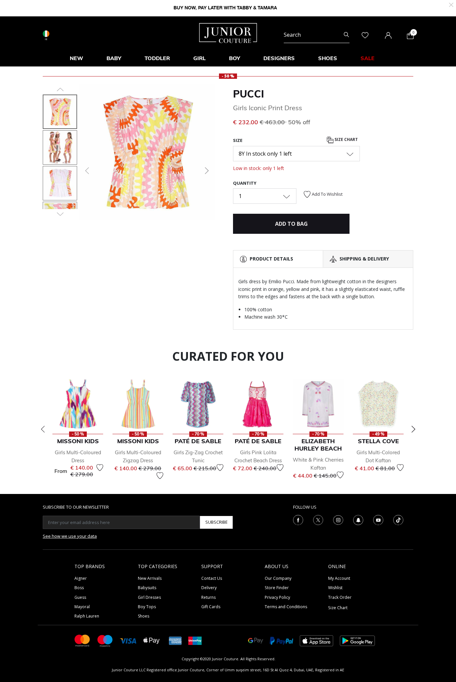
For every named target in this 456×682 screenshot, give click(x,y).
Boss (79, 587)
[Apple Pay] (151, 640)
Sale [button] (368, 58)
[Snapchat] (358, 519)
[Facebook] (298, 519)
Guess (80, 597)
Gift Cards (210, 607)
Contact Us (211, 578)
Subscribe (216, 522)
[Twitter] (318, 519)
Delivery (209, 587)
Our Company (278, 578)
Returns (208, 597)
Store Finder (277, 587)
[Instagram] (338, 519)
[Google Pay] (255, 640)
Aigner (80, 578)
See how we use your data (70, 536)
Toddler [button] (157, 58)
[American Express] (175, 640)
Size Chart (345, 140)
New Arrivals (150, 578)
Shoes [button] (327, 58)
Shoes (143, 616)
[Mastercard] (82, 640)
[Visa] (128, 640)
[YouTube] (378, 519)
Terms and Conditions (286, 607)
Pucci (248, 94)
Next (413, 429)
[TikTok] (398, 519)
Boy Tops (147, 607)
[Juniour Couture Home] (228, 32)
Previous (43, 429)
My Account (339, 578)
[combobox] (317, 34)
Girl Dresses (149, 597)
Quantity (244, 183)
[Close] (451, 4)
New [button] (76, 58)
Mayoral (82, 607)
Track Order (340, 597)
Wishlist (335, 587)
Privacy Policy (277, 597)
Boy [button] (234, 58)
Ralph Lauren (86, 616)
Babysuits (147, 587)
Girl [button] (199, 58)
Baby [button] (113, 58)
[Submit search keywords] (346, 34)
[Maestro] (105, 640)
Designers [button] (279, 58)
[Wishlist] (99, 467)
